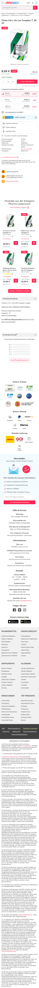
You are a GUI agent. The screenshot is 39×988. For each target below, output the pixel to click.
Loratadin (24, 685)
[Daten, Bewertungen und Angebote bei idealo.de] (29, 396)
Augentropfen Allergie (28, 674)
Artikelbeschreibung (10, 299)
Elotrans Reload (6, 668)
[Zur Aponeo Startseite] (12, 3)
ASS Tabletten (6, 642)
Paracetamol (5, 650)
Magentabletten (26, 653)
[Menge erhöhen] (13, 82)
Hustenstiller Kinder (8, 717)
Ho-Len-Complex (26, 149)
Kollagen (4, 677)
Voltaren (23, 644)
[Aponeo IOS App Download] (13, 621)
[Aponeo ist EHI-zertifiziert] (20, 388)
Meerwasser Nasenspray (9, 712)
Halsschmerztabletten (8, 706)
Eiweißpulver (6, 671)
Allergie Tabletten (26, 671)
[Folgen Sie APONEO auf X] (19, 610)
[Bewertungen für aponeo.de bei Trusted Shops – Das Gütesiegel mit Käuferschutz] (10, 388)
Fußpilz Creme (25, 712)
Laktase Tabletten (7, 685)
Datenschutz (16, 731)
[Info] (36, 117)
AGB (3, 728)
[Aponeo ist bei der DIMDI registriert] (29, 388)
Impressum (6, 731)
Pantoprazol (24, 709)
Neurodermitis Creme (27, 703)
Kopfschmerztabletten (8, 636)
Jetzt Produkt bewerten (19, 360)
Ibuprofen (5, 647)
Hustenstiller (6, 701)
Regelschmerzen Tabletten (10, 653)
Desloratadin (25, 688)
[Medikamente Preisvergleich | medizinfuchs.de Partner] (8, 404)
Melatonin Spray (7, 674)
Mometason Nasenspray (28, 677)
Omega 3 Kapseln (7, 682)
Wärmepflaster (25, 636)
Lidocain (23, 656)
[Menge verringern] (4, 82)
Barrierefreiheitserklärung (19, 734)
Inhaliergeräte (6, 714)
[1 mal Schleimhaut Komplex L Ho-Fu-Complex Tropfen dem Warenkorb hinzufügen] (16, 281)
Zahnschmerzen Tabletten (9, 656)
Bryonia (23, 720)
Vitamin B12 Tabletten (8, 679)
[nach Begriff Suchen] (35, 8)
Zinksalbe (24, 706)
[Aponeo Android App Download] (25, 621)
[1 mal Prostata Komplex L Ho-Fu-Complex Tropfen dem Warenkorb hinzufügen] (34, 281)
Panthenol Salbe (26, 717)
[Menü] (3, 3)
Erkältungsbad (6, 709)
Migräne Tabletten (7, 639)
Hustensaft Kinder (7, 720)
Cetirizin (23, 679)
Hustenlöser (5, 703)
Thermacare (24, 642)
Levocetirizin (25, 682)
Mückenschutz (25, 714)
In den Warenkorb (27, 82)
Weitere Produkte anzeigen (19, 291)
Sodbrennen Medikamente (29, 639)
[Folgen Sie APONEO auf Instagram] (24, 610)
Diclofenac (5, 644)
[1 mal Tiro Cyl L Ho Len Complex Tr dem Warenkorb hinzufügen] (16, 243)
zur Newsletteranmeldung (19, 502)
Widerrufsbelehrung (14, 728)
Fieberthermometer (27, 701)
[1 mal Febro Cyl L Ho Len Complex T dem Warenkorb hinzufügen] (34, 243)
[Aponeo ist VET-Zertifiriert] (10, 396)
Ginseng (4, 688)
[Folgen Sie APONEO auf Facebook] (14, 610)
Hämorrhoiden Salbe (27, 647)
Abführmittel (25, 650)
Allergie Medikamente (27, 668)
